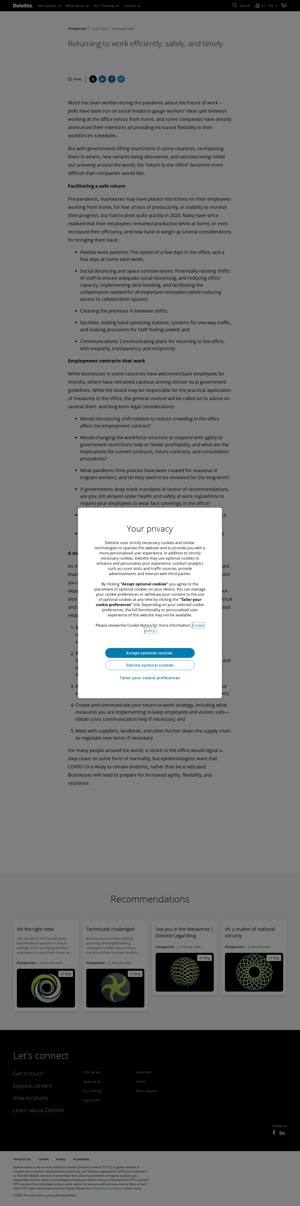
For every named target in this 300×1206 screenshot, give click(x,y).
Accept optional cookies (150, 653)
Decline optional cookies (150, 665)
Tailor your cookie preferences (150, 677)
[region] (150, 603)
